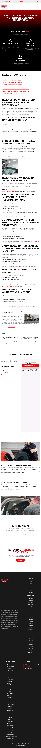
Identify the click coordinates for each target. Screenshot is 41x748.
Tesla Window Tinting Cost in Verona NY (11, 93)
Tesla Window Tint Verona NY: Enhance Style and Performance (15, 77)
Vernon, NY (31, 650)
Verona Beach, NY (31, 652)
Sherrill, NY (31, 640)
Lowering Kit (10, 691)
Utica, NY (31, 648)
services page (29, 137)
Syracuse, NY (31, 646)
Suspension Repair (10, 681)
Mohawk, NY (31, 627)
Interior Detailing (10, 672)
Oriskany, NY (31, 636)
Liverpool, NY (31, 623)
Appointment (31, 588)
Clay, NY (31, 608)
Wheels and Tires (10, 710)
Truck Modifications (10, 734)
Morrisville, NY (31, 629)
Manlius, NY (31, 625)
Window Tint (10, 668)
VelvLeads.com (22, 745)
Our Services (31, 586)
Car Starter (10, 697)
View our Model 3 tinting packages (9, 191)
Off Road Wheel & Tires (10, 728)
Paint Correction (10, 675)
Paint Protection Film (10, 666)
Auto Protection (11, 327)
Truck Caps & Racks (10, 738)
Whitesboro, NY (31, 656)
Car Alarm (10, 708)
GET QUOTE (20, 560)
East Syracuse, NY (31, 611)
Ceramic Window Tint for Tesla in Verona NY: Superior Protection (16, 89)
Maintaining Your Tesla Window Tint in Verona (12, 95)
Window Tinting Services (17, 114)
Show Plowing (10, 740)
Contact (31, 585)
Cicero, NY (31, 606)
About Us (18, 266)
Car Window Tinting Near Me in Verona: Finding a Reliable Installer (16, 91)
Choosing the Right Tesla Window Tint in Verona (12, 82)
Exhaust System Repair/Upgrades (10, 684)
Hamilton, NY (31, 617)
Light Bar (10, 702)
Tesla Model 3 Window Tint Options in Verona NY (12, 84)
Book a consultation (13, 158)
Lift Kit (10, 689)
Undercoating (10, 677)
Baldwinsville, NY (31, 598)
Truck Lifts (10, 732)
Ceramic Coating (10, 664)
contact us (12, 286)
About (31, 583)
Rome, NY (31, 638)
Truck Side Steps (10, 725)
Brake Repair (10, 679)
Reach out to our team (17, 306)
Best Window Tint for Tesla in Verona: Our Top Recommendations (16, 86)
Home (31, 581)
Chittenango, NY (31, 604)
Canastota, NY (31, 602)
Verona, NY (31, 654)
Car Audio (10, 712)
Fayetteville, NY (31, 613)
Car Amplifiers (10, 717)
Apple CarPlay (10, 719)
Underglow (10, 706)
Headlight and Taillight (10, 704)
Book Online (31, 590)
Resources (31, 592)
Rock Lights (10, 687)
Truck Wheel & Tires (10, 730)
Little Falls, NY (31, 621)
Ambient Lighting (10, 695)
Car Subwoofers (10, 715)
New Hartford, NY (31, 631)
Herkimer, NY (31, 619)
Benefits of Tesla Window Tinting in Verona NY (12, 80)
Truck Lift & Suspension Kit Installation (10, 736)
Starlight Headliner (10, 693)
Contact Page (16, 216)
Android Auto (10, 721)
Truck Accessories (10, 723)
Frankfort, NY (31, 615)
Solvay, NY (31, 642)
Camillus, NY (31, 600)
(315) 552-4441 (27, 666)
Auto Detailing (10, 670)
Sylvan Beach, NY (31, 644)
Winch (10, 699)
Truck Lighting (10, 727)
